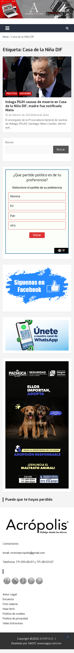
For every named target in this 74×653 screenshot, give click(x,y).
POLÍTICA (11, 93)
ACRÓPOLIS (46, 639)
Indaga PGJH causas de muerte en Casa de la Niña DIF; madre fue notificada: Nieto (35, 106)
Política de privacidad (15, 618)
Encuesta (8, 599)
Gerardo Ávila (41, 115)
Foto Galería (10, 604)
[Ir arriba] (67, 637)
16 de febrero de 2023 (18, 115)
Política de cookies (14, 614)
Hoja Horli (9, 609)
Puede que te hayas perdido (28, 499)
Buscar (9, 142)
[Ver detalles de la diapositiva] (37, 425)
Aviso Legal (10, 594)
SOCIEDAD (25, 93)
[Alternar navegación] (7, 28)
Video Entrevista (13, 623)
